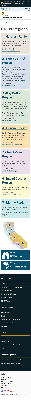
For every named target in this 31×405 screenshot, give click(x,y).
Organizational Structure (9, 294)
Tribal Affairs (5, 301)
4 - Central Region (14, 128)
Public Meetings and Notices (10, 319)
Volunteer (4, 326)
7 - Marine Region (14, 202)
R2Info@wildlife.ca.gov (9, 85)
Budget (3, 284)
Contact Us (5, 387)
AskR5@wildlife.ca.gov (9, 171)
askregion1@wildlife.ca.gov (11, 51)
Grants (3, 316)
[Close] (29, 1)
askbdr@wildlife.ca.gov (10, 120)
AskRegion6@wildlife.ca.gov (11, 195)
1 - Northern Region (15, 36)
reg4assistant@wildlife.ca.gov (12, 144)
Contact (28, 10)
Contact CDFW (6, 338)
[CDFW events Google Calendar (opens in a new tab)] (23, 8)
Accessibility (7, 377)
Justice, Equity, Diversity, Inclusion (12, 287)
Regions (4, 348)
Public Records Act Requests (11, 345)
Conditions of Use (7, 381)
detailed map (21, 80)
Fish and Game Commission (15, 360)
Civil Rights (5, 379)
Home (2, 22)
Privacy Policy (6, 383)
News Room (5, 341)
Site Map (4, 385)
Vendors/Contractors (8, 323)
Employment (5, 312)
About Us (27, 8)
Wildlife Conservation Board (15, 363)
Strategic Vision (6, 297)
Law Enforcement (7, 291)
